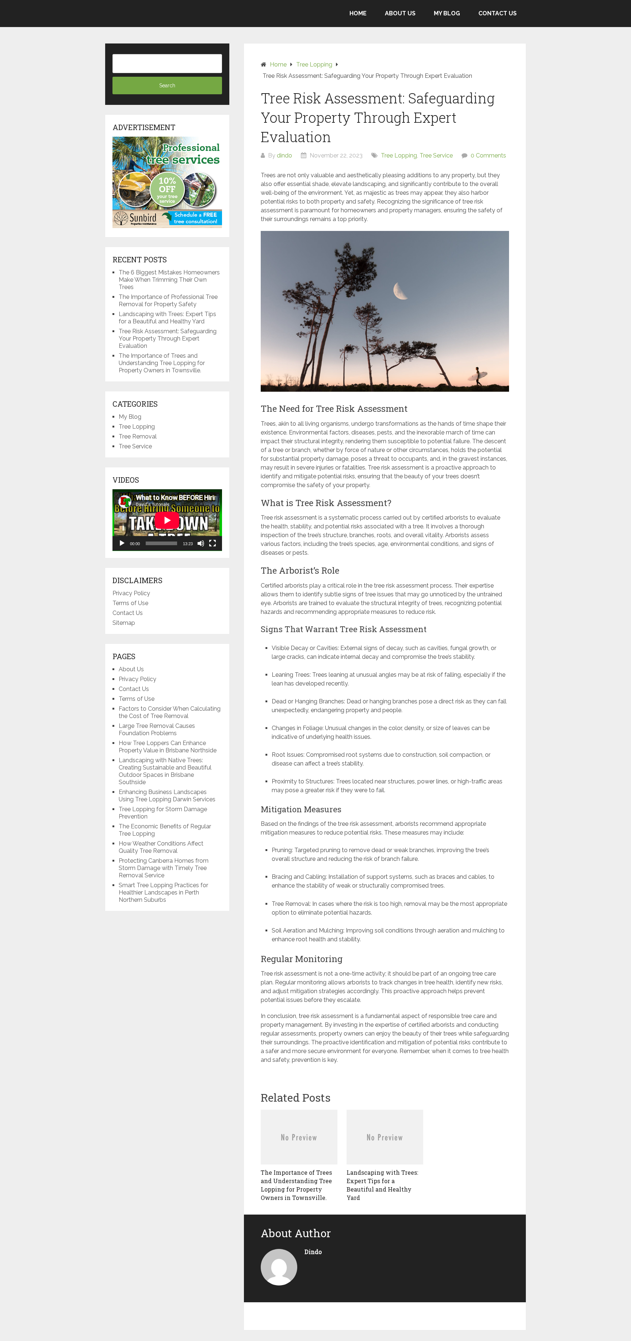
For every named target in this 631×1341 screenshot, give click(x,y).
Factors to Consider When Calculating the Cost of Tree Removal (170, 712)
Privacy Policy (131, 593)
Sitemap (123, 622)
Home (358, 13)
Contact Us (497, 13)
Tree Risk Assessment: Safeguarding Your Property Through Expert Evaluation (168, 338)
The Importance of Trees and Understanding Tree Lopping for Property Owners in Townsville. (162, 363)
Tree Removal (138, 436)
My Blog (447, 13)
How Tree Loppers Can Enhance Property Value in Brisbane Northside (168, 747)
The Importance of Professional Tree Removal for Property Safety (168, 300)
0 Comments (488, 155)
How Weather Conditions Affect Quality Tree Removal (161, 847)
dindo (284, 155)
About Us (400, 13)
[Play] (122, 543)
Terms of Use (130, 603)
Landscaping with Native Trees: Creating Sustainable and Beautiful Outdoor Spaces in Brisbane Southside (165, 771)
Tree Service (436, 155)
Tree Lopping (399, 155)
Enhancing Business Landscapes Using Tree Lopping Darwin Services (167, 796)
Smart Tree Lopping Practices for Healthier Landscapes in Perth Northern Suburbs (163, 892)
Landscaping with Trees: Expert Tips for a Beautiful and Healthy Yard (167, 318)
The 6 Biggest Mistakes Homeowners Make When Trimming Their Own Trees (169, 279)
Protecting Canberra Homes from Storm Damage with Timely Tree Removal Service (164, 868)
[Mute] (200, 543)
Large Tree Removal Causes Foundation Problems (157, 729)
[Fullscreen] (212, 543)
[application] (167, 520)
